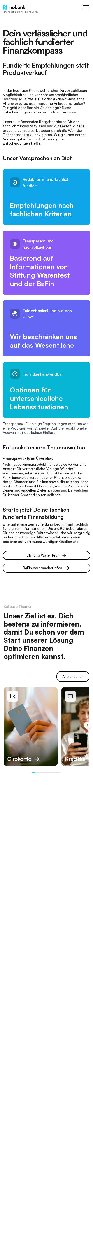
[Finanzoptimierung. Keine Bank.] (14, 7)
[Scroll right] (87, 725)
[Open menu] (85, 7)
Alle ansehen (73, 676)
